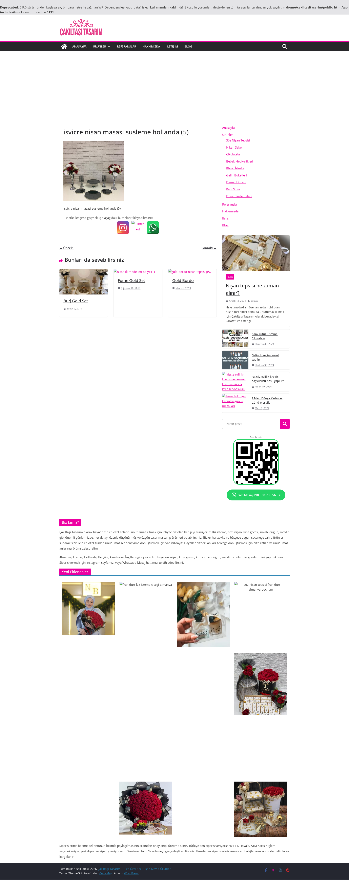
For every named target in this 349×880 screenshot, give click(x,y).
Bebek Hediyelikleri (239, 161)
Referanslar (126, 46)
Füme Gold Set (131, 280)
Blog (188, 46)
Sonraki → (209, 248)
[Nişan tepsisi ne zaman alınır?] (256, 253)
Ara (285, 424)
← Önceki (66, 248)
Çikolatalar (233, 154)
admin (254, 301)
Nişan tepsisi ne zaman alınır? (252, 289)
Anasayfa (79, 46)
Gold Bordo (183, 280)
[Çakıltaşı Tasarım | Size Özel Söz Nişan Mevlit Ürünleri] (64, 46)
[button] (108, 46)
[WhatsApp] (152, 227)
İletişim (172, 46)
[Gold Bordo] (189, 272)
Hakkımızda (151, 46)
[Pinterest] (137, 227)
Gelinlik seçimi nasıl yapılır (265, 357)
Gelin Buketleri (236, 175)
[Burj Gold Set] (83, 272)
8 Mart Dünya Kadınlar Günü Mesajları (267, 400)
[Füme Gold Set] (134, 272)
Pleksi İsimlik (235, 168)
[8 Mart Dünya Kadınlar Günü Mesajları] (235, 403)
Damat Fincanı (236, 182)
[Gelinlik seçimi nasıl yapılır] (235, 360)
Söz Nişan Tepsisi (238, 140)
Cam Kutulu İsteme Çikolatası (265, 336)
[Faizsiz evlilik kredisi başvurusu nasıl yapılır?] (235, 381)
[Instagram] (123, 227)
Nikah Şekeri (235, 147)
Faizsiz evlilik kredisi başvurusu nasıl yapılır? (268, 379)
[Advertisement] (174, 93)
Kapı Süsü (233, 189)
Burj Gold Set (75, 301)
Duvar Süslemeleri (239, 196)
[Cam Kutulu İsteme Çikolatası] (235, 338)
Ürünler (99, 46)
